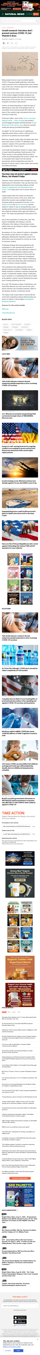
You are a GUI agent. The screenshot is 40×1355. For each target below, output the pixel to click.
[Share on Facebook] (8, 43)
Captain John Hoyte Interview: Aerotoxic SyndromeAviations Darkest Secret (16, 1284)
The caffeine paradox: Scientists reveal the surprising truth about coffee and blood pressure (18, 1145)
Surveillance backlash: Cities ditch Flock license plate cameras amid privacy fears (18, 1172)
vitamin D (27, 48)
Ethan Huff (12, 411)
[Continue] (36, 1306)
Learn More (8, 1350)
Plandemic (33, 47)
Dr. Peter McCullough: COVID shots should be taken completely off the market (19, 669)
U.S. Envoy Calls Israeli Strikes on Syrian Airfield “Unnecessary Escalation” (16, 1045)
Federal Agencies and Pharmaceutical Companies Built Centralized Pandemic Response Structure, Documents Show (18, 1058)
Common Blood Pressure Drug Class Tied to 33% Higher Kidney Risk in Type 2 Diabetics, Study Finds (19, 1159)
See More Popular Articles (20, 1178)
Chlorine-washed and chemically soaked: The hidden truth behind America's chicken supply (18, 1115)
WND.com (5, 309)
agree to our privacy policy (12, 1347)
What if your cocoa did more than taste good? (16, 1127)
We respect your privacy (20, 1310)
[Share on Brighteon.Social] (4, 43)
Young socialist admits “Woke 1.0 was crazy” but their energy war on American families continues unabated (18, 1102)
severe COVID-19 (12, 48)
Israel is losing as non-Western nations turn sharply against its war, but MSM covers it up (19, 482)
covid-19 (7, 47)
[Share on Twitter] (12, 43)
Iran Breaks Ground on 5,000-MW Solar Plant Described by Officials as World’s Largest (19, 1138)
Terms (9, 1330)
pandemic (27, 47)
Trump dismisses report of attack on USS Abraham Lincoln (19, 1097)
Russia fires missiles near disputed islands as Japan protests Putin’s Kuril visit (17, 1051)
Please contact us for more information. (12, 843)
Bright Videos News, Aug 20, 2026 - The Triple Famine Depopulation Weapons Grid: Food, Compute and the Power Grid (20, 1274)
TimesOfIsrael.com (8, 313)
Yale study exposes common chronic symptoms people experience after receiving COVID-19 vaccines (19, 383)
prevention (4, 48)
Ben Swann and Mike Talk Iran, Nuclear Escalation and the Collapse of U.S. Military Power (19, 1231)
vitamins (32, 48)
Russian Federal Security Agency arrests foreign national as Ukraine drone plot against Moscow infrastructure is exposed (19, 1037)
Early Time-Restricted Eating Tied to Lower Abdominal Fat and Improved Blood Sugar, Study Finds (18, 1166)
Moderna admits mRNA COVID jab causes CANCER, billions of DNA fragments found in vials (19, 733)
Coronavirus (10, 27)
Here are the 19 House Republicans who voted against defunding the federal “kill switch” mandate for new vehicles (20, 546)
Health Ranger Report (9, 1210)
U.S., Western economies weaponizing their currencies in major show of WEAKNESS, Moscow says (19, 416)
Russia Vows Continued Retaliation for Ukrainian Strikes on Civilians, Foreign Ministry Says (19, 1085)
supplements (20, 48)
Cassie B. (11, 39)
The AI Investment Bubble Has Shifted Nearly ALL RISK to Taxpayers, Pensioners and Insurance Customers (19, 1262)
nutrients (22, 47)
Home (3, 27)
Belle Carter (12, 444)
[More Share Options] (16, 43)
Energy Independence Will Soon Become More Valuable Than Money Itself (18, 1252)
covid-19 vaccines (14, 47)
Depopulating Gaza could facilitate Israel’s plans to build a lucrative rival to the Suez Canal (19, 513)
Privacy (5, 1330)
